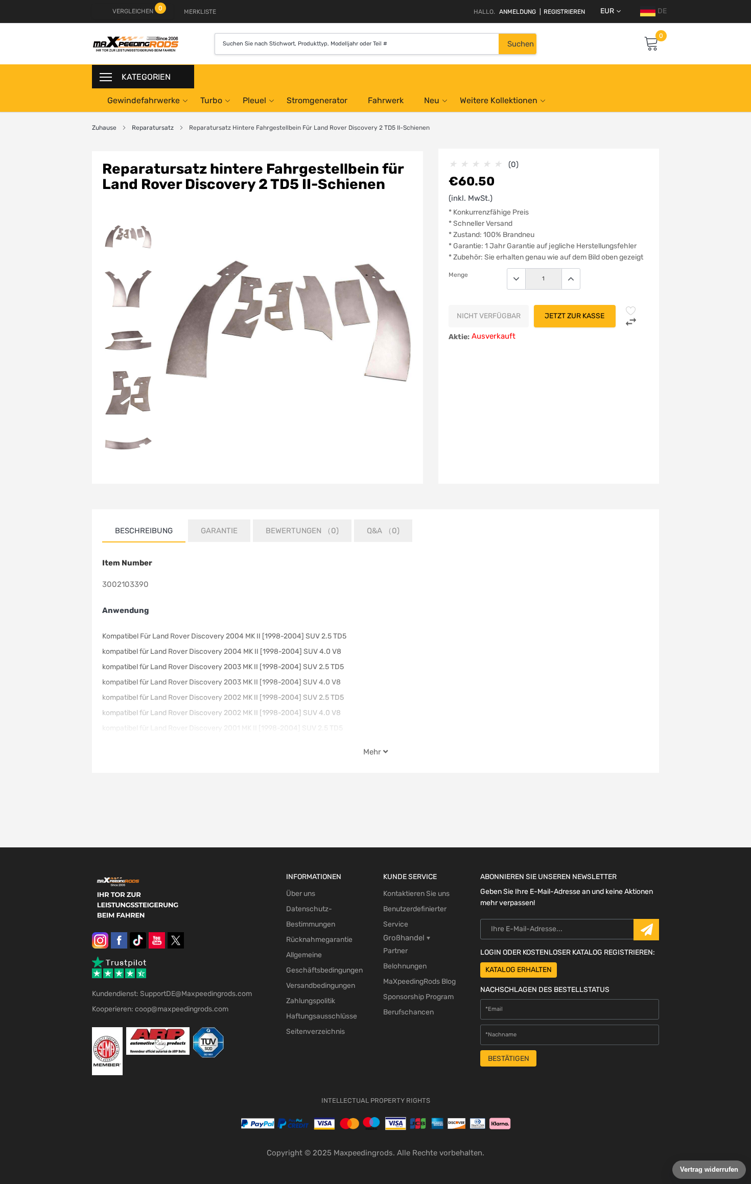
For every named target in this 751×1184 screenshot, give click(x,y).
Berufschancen (408, 1012)
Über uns (300, 893)
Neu (431, 100)
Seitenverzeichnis (315, 1031)
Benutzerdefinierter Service (415, 917)
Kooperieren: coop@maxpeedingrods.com (160, 1009)
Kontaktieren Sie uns (416, 893)
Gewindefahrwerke (143, 100)
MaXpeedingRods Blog (419, 981)
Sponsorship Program (418, 996)
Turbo (211, 100)
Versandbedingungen (320, 985)
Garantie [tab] (219, 530)
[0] (651, 44)
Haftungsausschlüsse (321, 1016)
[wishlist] (631, 310)
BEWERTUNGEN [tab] (302, 530)
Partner (395, 950)
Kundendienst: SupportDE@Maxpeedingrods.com (172, 993)
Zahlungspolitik (310, 1001)
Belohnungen (405, 966)
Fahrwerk (386, 100)
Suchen (520, 44)
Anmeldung (517, 11)
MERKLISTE (200, 11)
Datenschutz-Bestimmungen (310, 917)
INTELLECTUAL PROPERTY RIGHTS (375, 1100)
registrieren (562, 11)
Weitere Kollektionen (498, 100)
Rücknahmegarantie (319, 939)
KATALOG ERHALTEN (518, 969)
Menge (458, 274)
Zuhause (104, 127)
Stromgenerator (317, 100)
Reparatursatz (153, 127)
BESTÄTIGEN (508, 1058)
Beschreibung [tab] (144, 530)
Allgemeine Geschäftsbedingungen (324, 963)
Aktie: (459, 337)
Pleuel (254, 100)
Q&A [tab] (383, 530)
